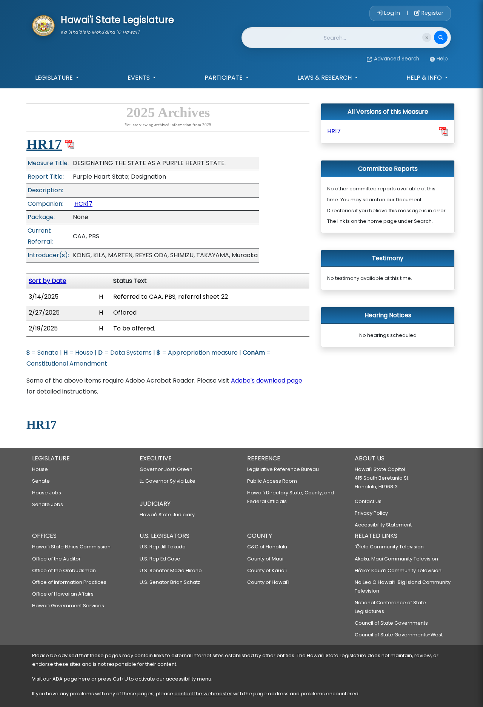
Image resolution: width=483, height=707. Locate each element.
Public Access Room (272, 481)
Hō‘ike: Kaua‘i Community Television (398, 570)
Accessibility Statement (383, 525)
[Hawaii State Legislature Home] (43, 25)
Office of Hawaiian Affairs (63, 594)
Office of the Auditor (56, 559)
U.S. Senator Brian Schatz (170, 582)
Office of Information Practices (69, 582)
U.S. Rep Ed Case (160, 559)
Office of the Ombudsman (64, 570)
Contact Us (368, 501)
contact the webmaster (203, 693)
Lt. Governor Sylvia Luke (167, 481)
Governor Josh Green (166, 469)
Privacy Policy (371, 513)
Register (431, 13)
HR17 (44, 144)
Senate (41, 481)
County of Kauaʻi (267, 570)
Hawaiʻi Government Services (68, 605)
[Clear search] (426, 37)
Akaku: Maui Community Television (396, 559)
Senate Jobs (47, 504)
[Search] (441, 37)
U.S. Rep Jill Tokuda (163, 546)
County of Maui (265, 559)
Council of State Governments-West (399, 634)
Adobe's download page (266, 380)
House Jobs (46, 492)
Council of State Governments (391, 623)
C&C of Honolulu (267, 546)
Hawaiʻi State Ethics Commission (71, 546)
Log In (392, 13)
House (40, 469)
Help (442, 58)
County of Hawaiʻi (268, 582)
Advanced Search (396, 58)
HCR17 (83, 203)
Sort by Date (47, 280)
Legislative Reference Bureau (283, 469)
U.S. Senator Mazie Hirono (171, 570)
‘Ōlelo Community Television (389, 546)
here (84, 679)
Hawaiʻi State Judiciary (167, 514)
